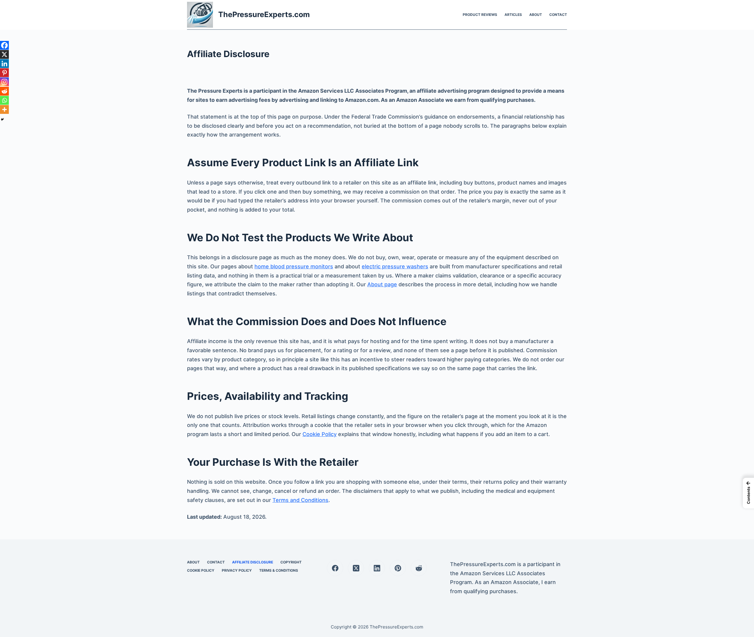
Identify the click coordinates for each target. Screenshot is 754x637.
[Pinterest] (4, 72)
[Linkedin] (4, 63)
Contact (558, 14)
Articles (513, 14)
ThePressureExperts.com (264, 14)
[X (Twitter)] (356, 568)
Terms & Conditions (278, 570)
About (535, 14)
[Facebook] (4, 45)
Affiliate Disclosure (252, 562)
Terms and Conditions (300, 500)
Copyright (291, 562)
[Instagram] (4, 81)
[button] (748, 493)
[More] (4, 109)
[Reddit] (4, 91)
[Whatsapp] (4, 100)
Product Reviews (480, 14)
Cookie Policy (319, 434)
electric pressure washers (395, 266)
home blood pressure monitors (293, 266)
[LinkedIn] (377, 568)
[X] (4, 54)
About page (382, 284)
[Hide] (2, 119)
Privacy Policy (237, 570)
